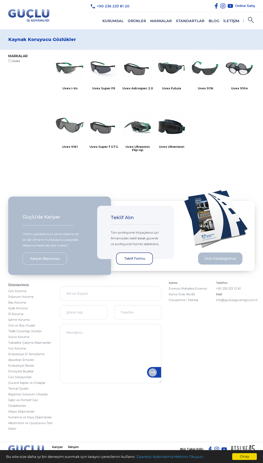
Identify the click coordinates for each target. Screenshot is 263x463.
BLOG (214, 21)
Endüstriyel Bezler (21, 365)
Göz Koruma (17, 291)
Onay (244, 456)
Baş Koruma (17, 302)
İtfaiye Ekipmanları (21, 411)
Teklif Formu (134, 259)
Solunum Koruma (20, 297)
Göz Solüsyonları (20, 377)
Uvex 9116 (205, 88)
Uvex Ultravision (171, 147)
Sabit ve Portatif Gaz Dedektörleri (23, 403)
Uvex (15, 61)
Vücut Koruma (18, 337)
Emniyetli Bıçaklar (21, 371)
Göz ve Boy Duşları (21, 325)
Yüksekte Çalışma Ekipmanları (29, 343)
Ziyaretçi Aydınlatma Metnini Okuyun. (170, 457)
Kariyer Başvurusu (45, 259)
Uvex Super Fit (103, 88)
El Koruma (15, 314)
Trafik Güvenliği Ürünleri (25, 331)
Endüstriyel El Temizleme (26, 354)
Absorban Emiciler (21, 360)
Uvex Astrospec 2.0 (137, 88)
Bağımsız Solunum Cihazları (28, 394)
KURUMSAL (113, 21)
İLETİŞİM (231, 21)
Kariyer (57, 447)
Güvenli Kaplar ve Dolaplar (26, 383)
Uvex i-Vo (69, 88)
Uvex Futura (171, 88)
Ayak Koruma (18, 308)
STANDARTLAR (190, 21)
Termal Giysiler (18, 388)
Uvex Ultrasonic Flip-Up (138, 148)
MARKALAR (161, 21)
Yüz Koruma (17, 348)
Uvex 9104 (239, 88)
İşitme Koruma (19, 320)
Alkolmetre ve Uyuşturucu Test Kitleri (30, 426)
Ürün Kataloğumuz (220, 259)
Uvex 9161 (70, 147)
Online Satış (245, 6)
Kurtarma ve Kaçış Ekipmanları (30, 417)
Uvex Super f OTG (104, 147)
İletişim (73, 447)
